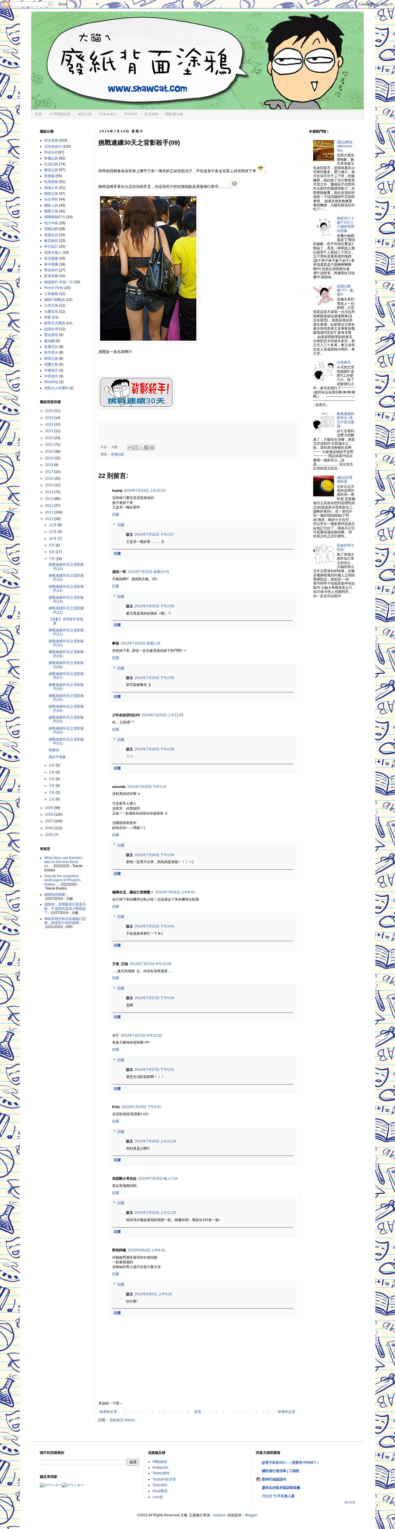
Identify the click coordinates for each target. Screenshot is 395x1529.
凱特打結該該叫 (274, 1479)
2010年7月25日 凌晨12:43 (148, 572)
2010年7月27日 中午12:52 (141, 1035)
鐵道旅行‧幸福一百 (58, 282)
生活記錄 (51, 164)
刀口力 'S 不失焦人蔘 (278, 1496)
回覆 (115, 515)
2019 (49, 458)
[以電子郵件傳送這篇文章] (130, 447)
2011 (49, 512)
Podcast (130, 114)
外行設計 (51, 246)
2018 (49, 465)
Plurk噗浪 (159, 1491)
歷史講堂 (51, 335)
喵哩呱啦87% (54, 217)
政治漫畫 (51, 258)
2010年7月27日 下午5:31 (154, 1070)
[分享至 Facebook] (146, 447)
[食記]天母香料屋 (344, 480)
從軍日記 (51, 347)
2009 (49, 808)
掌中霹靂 (51, 264)
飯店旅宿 (51, 241)
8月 (52, 552)
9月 (52, 545)
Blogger (251, 1515)
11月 (53, 532)
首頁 (38, 114)
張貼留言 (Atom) (122, 1420)
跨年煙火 (51, 352)
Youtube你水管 (164, 1479)
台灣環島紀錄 (59, 114)
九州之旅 (51, 305)
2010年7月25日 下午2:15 (147, 787)
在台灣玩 (51, 199)
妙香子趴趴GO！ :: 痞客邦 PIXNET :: (290, 1463)
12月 (53, 525)
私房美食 (51, 182)
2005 (49, 835)
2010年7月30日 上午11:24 (155, 1141)
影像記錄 (117, 454)
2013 (49, 499)
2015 (49, 485)
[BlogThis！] (136, 447)
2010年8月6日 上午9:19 (153, 1294)
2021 (49, 445)
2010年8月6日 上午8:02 (146, 1250)
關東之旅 (51, 211)
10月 (53, 539)
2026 (49, 411)
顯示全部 (350, 1502)
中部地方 (51, 376)
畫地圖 (49, 341)
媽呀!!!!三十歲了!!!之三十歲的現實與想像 (345, 224)
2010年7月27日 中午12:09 (150, 964)
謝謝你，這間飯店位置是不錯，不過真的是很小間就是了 (65, 908)
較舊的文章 (286, 1412)
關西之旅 (51, 194)
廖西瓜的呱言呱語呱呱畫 (281, 1488)
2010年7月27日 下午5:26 (154, 998)
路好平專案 (57, 757)
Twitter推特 (160, 1473)
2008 (49, 814)
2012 (49, 506)
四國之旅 (51, 364)
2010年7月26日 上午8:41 (175, 892)
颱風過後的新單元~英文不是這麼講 (345, 420)
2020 (49, 452)
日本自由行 (108, 114)
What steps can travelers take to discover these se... (63, 862)
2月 (52, 793)
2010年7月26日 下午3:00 (154, 926)
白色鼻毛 (344, 362)
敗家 (47, 317)
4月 (52, 779)
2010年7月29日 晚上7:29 (158, 1179)
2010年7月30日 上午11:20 (155, 1213)
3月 (52, 786)
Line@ (157, 1497)
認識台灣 (51, 329)
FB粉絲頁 (159, 1462)
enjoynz (219, 1515)
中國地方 (51, 370)
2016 (49, 478)
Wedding (51, 382)
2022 (49, 438)
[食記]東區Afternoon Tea (344, 146)
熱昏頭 (54, 750)
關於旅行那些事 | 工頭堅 (280, 1471)
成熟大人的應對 (56, 388)
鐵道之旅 (85, 114)
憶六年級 (51, 223)
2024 (49, 424)
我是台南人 (53, 252)
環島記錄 (51, 229)
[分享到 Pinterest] (152, 447)
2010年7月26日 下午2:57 (154, 534)
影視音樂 (51, 276)
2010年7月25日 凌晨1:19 (140, 643)
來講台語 (51, 235)
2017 (49, 472)
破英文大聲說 (54, 323)
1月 (52, 799)
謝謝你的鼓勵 (54, 894)
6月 (52, 765)
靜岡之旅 (51, 359)
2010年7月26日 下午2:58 (154, 606)
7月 (52, 559)
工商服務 (51, 294)
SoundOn (159, 1485)
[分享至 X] (141, 447)
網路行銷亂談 (54, 300)
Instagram (160, 1467)
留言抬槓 (151, 114)
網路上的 (51, 205)
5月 (52, 772)
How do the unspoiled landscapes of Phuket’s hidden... (62, 880)
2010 (49, 519)
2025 (49, 418)
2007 (49, 821)
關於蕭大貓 (174, 114)
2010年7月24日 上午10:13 (144, 491)
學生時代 (51, 270)
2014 (49, 492)
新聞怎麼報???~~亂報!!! (345, 290)
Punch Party (53, 288)
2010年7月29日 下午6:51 (141, 1107)
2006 (49, 828)
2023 (49, 431)
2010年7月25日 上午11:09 (162, 715)
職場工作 (51, 188)
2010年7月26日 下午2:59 (154, 749)
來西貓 (49, 176)
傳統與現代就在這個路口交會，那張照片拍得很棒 (65, 921)
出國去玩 (51, 311)
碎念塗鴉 (51, 140)
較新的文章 (108, 1412)
